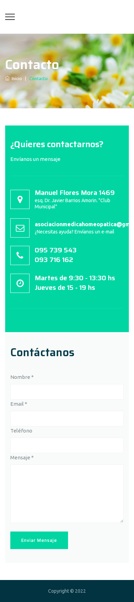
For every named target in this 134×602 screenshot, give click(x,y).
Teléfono (21, 431)
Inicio (16, 78)
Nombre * (22, 377)
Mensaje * (22, 457)
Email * (18, 404)
